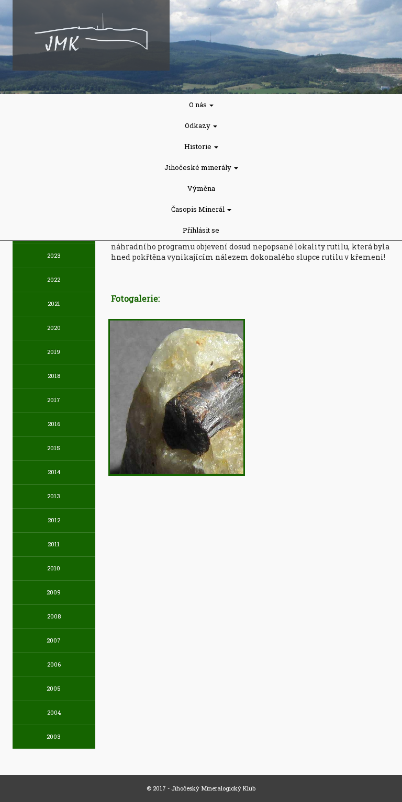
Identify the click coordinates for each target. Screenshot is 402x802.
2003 (54, 736)
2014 (54, 472)
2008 (54, 616)
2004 (54, 712)
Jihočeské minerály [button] (198, 167)
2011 (54, 544)
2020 (54, 327)
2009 (54, 592)
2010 (53, 568)
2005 (54, 688)
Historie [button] (198, 146)
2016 (54, 424)
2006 (54, 664)
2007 (54, 640)
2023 (54, 255)
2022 (53, 279)
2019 (53, 352)
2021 (54, 303)
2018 (54, 376)
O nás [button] (198, 104)
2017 (53, 400)
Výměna (201, 188)
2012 (54, 520)
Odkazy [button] (198, 125)
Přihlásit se (201, 230)
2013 (53, 496)
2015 (53, 448)
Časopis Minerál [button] (198, 209)
